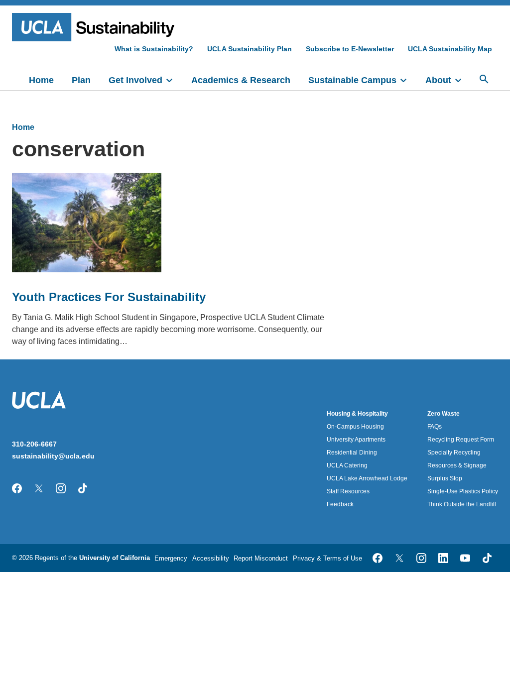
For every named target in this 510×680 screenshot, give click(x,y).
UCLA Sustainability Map (450, 49)
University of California (114, 558)
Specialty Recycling (454, 452)
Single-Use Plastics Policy (462, 491)
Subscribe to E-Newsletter (350, 49)
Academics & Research (240, 80)
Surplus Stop (444, 478)
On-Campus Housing (355, 426)
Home (41, 80)
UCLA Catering (347, 465)
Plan (81, 80)
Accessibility (210, 558)
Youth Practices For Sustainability (109, 297)
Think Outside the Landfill (461, 504)
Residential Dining (352, 452)
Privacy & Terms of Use (327, 558)
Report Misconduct (261, 558)
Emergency (170, 558)
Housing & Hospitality (357, 413)
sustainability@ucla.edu (53, 456)
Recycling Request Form (460, 439)
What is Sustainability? (154, 49)
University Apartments (356, 439)
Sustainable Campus (352, 80)
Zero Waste (443, 413)
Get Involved (135, 80)
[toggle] (173, 79)
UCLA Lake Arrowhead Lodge (367, 478)
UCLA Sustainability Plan (249, 49)
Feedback (340, 504)
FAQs (434, 426)
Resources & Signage (457, 465)
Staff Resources (348, 491)
